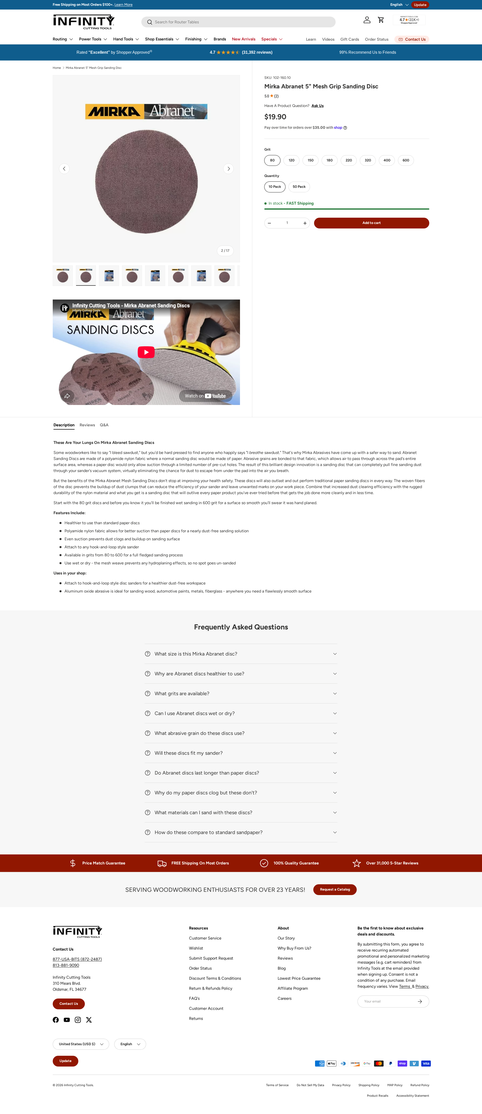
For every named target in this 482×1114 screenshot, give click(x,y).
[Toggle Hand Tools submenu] (137, 39)
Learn (311, 39)
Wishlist (196, 948)
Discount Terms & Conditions (215, 978)
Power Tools (90, 39)
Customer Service (205, 938)
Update (420, 5)
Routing (60, 39)
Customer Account (206, 1008)
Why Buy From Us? (294, 948)
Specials (269, 39)
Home (57, 68)
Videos (328, 39)
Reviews (87, 425)
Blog (282, 968)
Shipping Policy (368, 1085)
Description (64, 425)
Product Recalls (377, 1095)
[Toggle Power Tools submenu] (105, 39)
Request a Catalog (335, 889)
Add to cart (372, 223)
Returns (196, 1018)
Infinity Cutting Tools (78, 1085)
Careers (284, 998)
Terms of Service (277, 1085)
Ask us (318, 105)
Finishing (193, 39)
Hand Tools (123, 39)
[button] (381, 19)
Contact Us (68, 1004)
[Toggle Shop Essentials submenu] (177, 39)
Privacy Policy (341, 1085)
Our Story (286, 938)
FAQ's (194, 998)
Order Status (376, 39)
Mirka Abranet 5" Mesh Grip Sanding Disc (94, 68)
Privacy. (422, 986)
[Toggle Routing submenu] (71, 39)
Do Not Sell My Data (310, 1085)
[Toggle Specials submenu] (281, 39)
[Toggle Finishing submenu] (206, 39)
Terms (405, 986)
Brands (220, 39)
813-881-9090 (66, 965)
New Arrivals (243, 39)
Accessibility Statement (412, 1095)
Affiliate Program (293, 988)
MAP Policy (394, 1085)
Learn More (123, 4)
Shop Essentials (159, 39)
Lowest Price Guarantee (299, 978)
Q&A (104, 425)
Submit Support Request (211, 958)
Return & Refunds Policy (210, 988)
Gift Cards (349, 39)
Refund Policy (419, 1085)
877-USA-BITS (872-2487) (77, 959)
